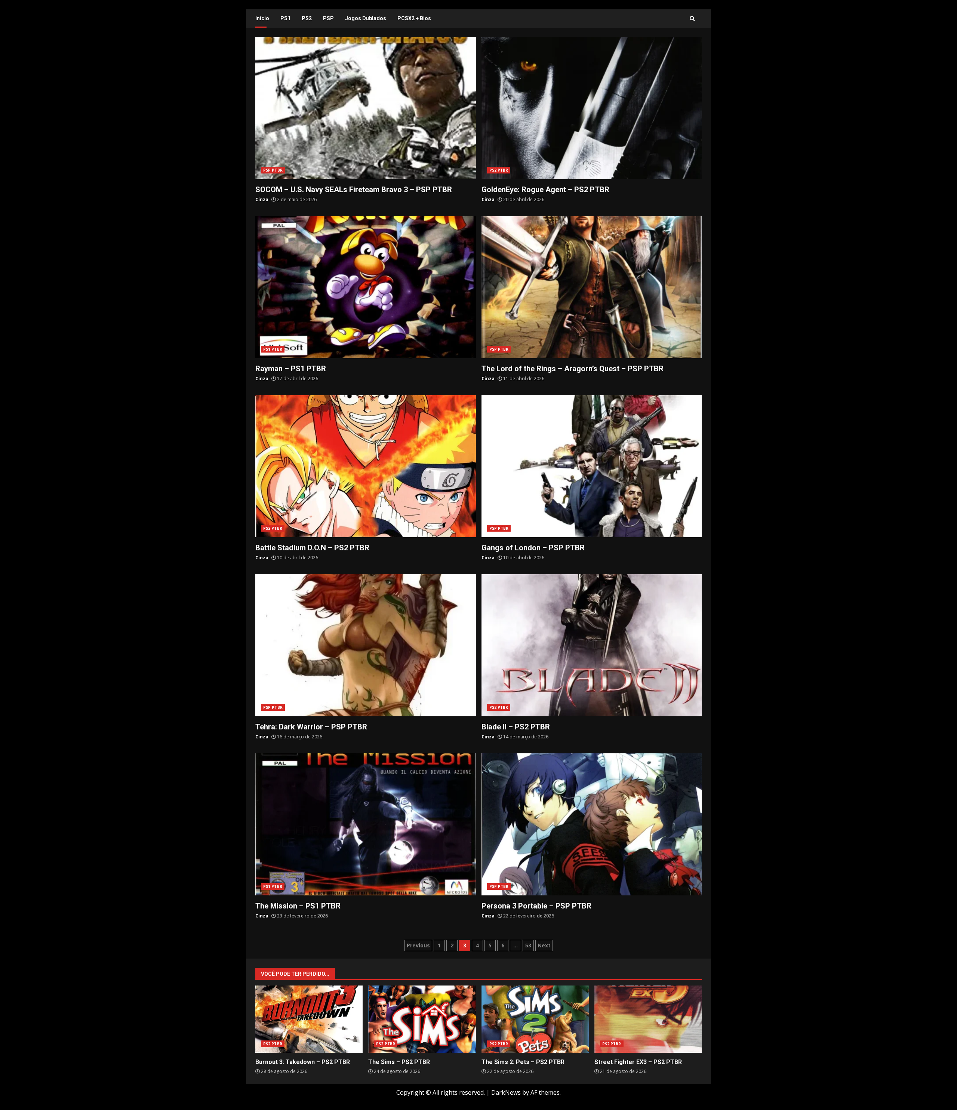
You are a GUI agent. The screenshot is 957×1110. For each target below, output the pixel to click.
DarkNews (506, 1092)
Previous (418, 945)
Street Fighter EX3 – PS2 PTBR (648, 1019)
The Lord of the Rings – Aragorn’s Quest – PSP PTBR (591, 287)
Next (544, 945)
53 (528, 945)
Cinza (261, 199)
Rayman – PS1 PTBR (365, 287)
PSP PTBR (273, 170)
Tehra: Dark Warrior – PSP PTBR (365, 645)
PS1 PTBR (272, 349)
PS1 (285, 18)
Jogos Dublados (365, 18)
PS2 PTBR (498, 170)
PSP (328, 18)
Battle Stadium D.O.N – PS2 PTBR (365, 466)
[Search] (692, 19)
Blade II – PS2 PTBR (591, 645)
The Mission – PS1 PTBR (365, 824)
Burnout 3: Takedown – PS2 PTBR (309, 1019)
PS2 (307, 18)
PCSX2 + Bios (414, 18)
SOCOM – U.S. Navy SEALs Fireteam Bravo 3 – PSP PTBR (365, 108)
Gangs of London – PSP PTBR (591, 466)
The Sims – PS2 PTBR (422, 1019)
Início (262, 18)
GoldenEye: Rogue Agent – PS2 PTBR (591, 108)
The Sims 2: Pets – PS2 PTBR (535, 1019)
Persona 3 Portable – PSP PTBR (591, 824)
